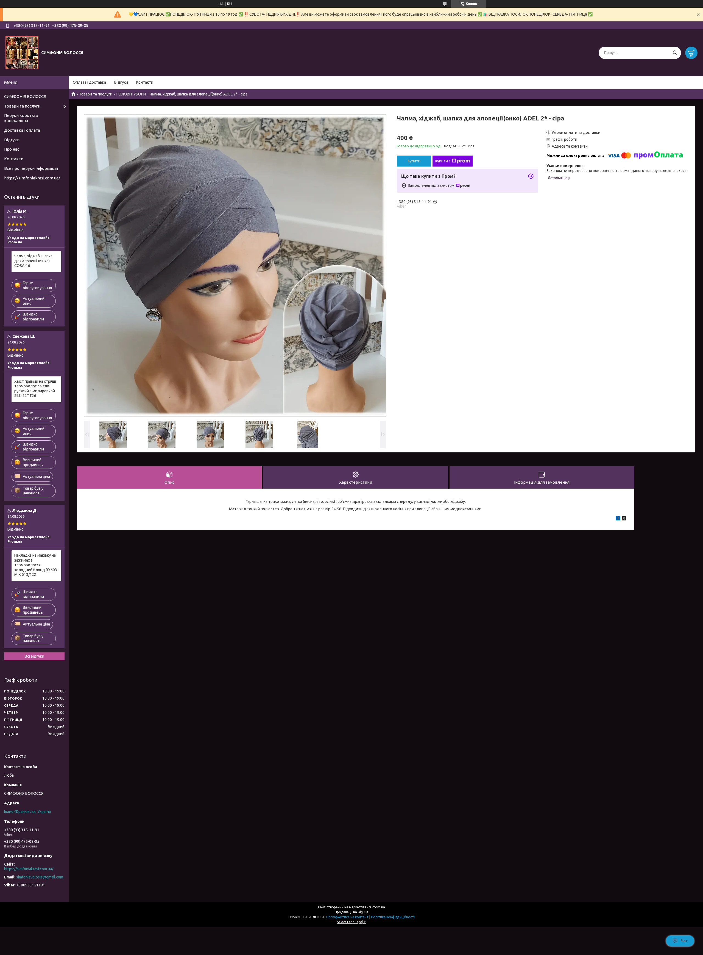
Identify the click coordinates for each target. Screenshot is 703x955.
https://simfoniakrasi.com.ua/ (32, 178)
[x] (624, 519)
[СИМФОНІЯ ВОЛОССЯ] (21, 52)
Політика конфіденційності (393, 917)
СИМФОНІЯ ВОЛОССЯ (25, 96)
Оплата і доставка (89, 82)
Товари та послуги (95, 94)
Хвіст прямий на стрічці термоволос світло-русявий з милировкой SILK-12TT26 (35, 388)
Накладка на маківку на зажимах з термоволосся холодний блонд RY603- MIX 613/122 (36, 565)
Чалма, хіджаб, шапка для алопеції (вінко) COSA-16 (33, 261)
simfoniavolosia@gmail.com (39, 877)
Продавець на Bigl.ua (351, 912)
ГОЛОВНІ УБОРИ (131, 94)
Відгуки (121, 82)
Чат (684, 941)
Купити (414, 161)
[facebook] (618, 519)
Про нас (11, 149)
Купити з (443, 161)
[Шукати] (675, 53)
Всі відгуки (34, 656)
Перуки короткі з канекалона (21, 118)
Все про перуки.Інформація (31, 168)
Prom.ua (378, 907)
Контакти (144, 82)
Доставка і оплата (22, 130)
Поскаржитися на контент (347, 917)
